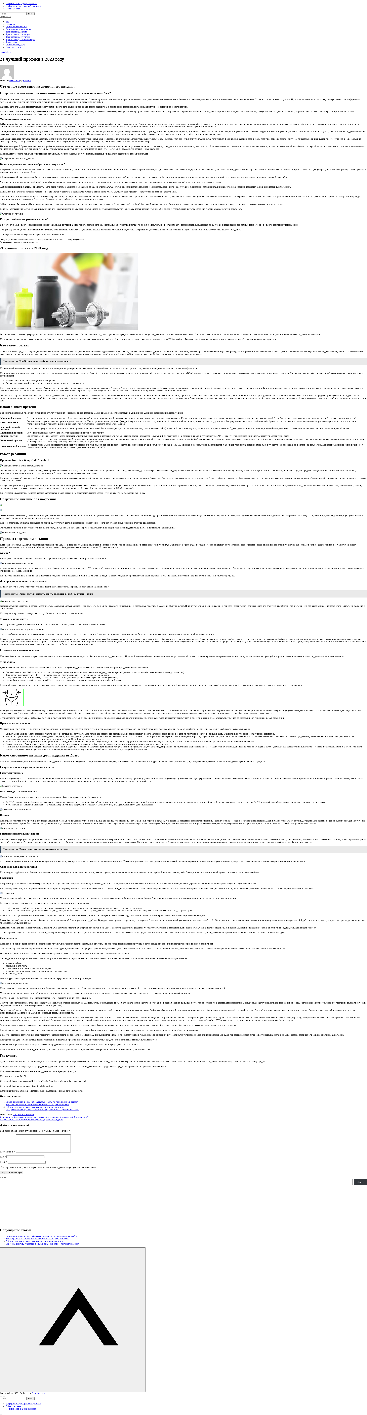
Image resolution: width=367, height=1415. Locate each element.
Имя (3, 1156)
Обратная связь (13, 8)
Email (3, 1162)
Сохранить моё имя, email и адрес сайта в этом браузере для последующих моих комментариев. (50, 1167)
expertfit (27, 80)
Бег (7, 21)
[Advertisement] (86, 1205)
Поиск (3, 1177)
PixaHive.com (38, 1393)
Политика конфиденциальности (21, 3)
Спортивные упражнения (18, 29)
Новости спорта (13, 47)
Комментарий (7, 1151)
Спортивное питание (16, 26)
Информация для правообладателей (23, 6)
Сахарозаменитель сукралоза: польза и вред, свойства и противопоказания (42, 1109)
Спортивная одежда (15, 44)
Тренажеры (11, 42)
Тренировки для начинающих (20, 39)
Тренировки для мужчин (18, 37)
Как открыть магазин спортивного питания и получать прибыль (37, 1104)
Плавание (10, 24)
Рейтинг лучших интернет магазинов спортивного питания (35, 1107)
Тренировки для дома (16, 32)
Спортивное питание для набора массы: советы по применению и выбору (42, 1102)
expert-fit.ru (5, 16)
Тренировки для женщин (18, 34)
